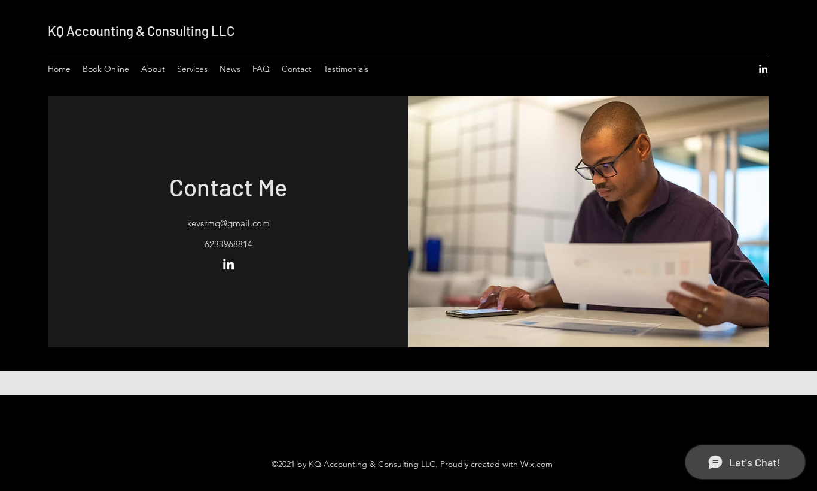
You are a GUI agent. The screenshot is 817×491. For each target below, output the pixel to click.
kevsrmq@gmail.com (228, 223)
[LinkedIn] (763, 69)
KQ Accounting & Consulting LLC (141, 30)
